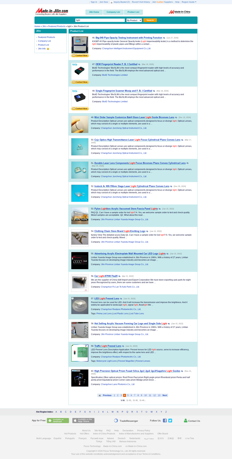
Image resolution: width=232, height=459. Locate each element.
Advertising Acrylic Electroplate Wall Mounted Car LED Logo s (130, 253)
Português (70, 438)
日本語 (171, 438)
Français (83, 438)
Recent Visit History (141, 2)
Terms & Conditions (151, 454)
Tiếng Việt (110, 441)
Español (57, 438)
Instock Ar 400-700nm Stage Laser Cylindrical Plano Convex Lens (131, 186)
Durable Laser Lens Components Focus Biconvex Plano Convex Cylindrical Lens (140, 163)
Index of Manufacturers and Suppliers (136, 433)
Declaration (128, 430)
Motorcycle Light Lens (106, 361)
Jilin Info (42, 48)
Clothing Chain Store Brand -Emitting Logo (119, 231)
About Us (86, 430)
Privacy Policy (143, 430)
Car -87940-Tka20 (106, 276)
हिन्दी (179, 438)
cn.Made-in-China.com (136, 446)
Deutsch (122, 438)
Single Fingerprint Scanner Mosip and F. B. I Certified (124, 90)
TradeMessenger (126, 420)
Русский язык (97, 438)
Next (165, 395)
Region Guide (189, 2)
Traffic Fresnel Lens (107, 346)
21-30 (135, 400)
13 (159, 395)
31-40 (141, 400)
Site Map (98, 430)
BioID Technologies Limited (115, 75)
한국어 (161, 438)
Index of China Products (104, 433)
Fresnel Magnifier (126, 361)
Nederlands (134, 438)
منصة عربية (149, 438)
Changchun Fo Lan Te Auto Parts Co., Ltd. (120, 287)
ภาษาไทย (189, 438)
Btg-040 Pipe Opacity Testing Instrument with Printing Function (129, 37)
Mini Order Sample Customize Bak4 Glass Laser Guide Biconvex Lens (134, 117)
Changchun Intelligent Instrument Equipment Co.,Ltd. (126, 48)
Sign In (94, 2)
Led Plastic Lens (120, 313)
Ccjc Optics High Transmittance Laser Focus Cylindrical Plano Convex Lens (137, 139)
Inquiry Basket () (121, 2)
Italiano (110, 438)
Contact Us (192, 420)
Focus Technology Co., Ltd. (115, 451)
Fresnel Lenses (143, 361)
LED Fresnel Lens (106, 298)
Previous (107, 395)
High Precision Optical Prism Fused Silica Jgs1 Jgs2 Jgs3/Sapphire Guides (137, 371)
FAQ (108, 430)
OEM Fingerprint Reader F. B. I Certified (116, 64)
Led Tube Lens (137, 313)
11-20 (128, 400)
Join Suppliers (162, 2)
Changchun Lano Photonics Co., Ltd (118, 384)
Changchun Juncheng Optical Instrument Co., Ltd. (124, 128)
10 (145, 395)
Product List (43, 45)
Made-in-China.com (112, 446)
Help (177, 2)
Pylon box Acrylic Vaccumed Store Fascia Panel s (126, 208)
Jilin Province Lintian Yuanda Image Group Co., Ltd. (125, 219)
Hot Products (70, 433)
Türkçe (99, 441)
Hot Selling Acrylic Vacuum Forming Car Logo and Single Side (130, 323)
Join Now (103, 2)
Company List (44, 41)
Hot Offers (84, 433)
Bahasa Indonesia (127, 441)
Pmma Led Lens (104, 313)
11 (150, 395)
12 (154, 395)
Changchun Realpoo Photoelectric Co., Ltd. (121, 309)
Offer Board (162, 433)
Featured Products (46, 37)
